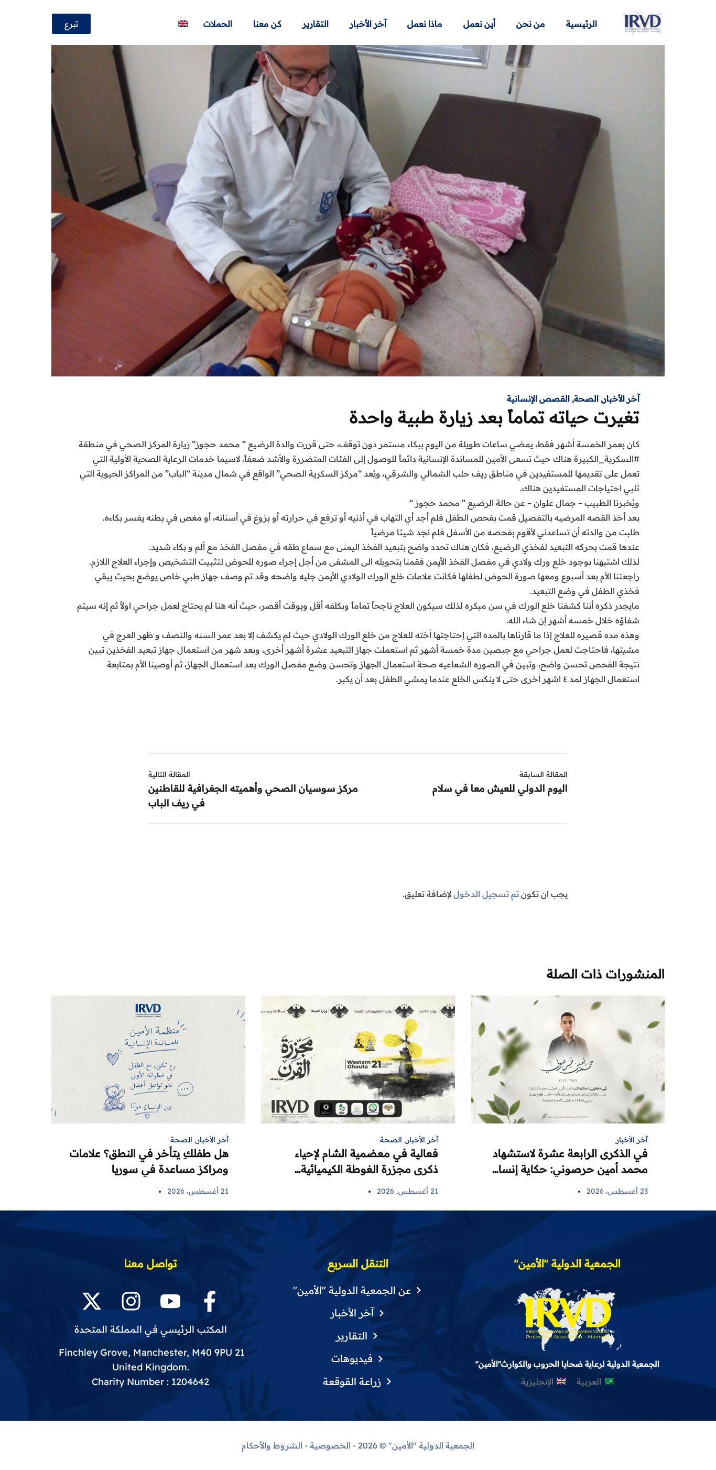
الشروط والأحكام (272, 1445)
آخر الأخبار (621, 398)
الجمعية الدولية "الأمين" (430, 1445)
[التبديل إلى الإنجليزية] (183, 23)
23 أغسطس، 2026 (617, 1191)
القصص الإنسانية (538, 398)
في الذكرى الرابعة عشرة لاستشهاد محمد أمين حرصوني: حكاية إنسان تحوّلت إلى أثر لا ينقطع (569, 1169)
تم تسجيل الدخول (486, 894)
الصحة (586, 398)
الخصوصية (330, 1445)
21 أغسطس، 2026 (407, 1191)
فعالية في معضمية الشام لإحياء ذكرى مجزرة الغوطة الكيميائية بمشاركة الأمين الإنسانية (366, 1169)
